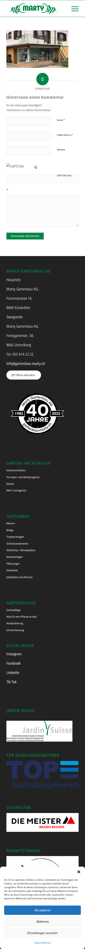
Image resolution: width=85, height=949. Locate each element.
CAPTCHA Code (64, 175)
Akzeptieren (42, 910)
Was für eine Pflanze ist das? (21, 616)
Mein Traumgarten (16, 490)
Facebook (13, 663)
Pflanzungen (13, 563)
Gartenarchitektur (16, 470)
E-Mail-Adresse (65, 135)
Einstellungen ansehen (42, 933)
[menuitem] (73, 8)
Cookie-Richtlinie (42, 942)
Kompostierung (14, 623)
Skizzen (10, 484)
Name (61, 120)
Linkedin (12, 672)
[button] (79, 872)
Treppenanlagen (15, 537)
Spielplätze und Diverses (19, 577)
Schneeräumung (15, 630)
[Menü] (73, 8)
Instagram (14, 653)
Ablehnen (42, 921)
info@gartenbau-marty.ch (25, 363)
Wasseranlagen (14, 557)
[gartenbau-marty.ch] (35, 8)
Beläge (9, 530)
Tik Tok (11, 681)
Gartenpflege (13, 610)
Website (61, 149)
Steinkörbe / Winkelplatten (20, 550)
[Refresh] (36, 166)
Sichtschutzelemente (17, 543)
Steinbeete (12, 570)
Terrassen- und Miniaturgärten (23, 477)
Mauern (10, 523)
